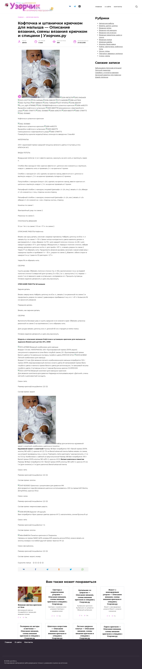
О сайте (108, 6)
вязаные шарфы (105, 42)
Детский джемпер (102, 70)
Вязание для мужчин (107, 33)
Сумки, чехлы (104, 56)
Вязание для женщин (108, 30)
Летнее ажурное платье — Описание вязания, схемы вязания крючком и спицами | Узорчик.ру (84, 632)
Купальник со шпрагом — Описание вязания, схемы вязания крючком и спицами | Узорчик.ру (85, 596)
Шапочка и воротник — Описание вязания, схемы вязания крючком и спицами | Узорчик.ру (57, 632)
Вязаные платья (105, 40)
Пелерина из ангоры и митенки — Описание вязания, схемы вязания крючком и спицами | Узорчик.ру (30, 632)
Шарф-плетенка (101, 77)
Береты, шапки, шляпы (108, 26)
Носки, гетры (104, 51)
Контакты (118, 6)
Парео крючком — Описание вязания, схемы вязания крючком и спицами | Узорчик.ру (112, 631)
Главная (98, 6)
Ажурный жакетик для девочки (108, 75)
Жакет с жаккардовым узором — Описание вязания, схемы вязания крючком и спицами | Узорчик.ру (112, 597)
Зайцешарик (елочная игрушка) (108, 68)
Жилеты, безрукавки (107, 44)
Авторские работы (106, 23)
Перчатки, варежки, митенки (111, 53)
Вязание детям (105, 28)
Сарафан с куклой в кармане (107, 73)
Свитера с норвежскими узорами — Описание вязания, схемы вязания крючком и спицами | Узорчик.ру (57, 597)
